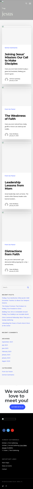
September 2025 (7, 342)
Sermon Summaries (11, 48)
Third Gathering (14, 450)
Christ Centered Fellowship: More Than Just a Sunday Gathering (16, 318)
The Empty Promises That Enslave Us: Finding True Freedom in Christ (14, 307)
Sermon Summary (14, 79)
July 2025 (5, 345)
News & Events (7, 466)
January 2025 (6, 355)
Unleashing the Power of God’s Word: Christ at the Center (16, 324)
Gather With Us (17, 407)
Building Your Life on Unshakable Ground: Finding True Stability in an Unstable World (15, 313)
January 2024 (6, 358)
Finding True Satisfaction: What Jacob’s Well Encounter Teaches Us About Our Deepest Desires (15, 300)
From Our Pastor (10, 109)
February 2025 (6, 351)
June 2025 (5, 348)
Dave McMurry (13, 134)
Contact (4, 469)
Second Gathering (13, 445)
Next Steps (5, 463)
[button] (30, 3)
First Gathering (13, 443)
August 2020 (6, 361)
